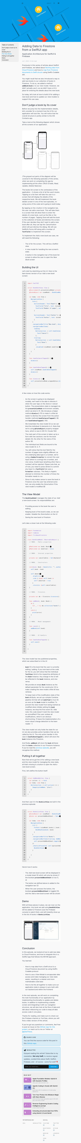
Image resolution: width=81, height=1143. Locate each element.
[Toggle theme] (54, 3)
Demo (3, 58)
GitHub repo (31, 1043)
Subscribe (53, 1066)
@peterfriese (27, 1032)
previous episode (42, 748)
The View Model (7, 54)
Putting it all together (8, 56)
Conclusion (5, 60)
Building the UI (6, 52)
